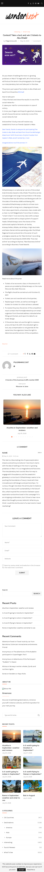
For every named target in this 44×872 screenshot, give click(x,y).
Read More (31, 870)
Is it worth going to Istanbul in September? (18, 613)
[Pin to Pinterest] (32, 354)
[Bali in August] (32, 786)
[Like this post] (25, 354)
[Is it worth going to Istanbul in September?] (32, 736)
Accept (21, 870)
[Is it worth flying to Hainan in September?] (32, 762)
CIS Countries (23, 818)
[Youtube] (38, 3)
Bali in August (29, 795)
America (24, 828)
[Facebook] (28, 3)
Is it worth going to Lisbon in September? (17, 618)
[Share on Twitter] (30, 354)
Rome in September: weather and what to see (18, 628)
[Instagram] (33, 3)
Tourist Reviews (23, 847)
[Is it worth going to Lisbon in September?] (11, 762)
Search (5, 590)
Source (4, 344)
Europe (24, 837)
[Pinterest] (35, 3)
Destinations (23, 823)
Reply (40, 452)
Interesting (23, 842)
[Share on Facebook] (27, 354)
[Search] (42, 3)
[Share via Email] (34, 354)
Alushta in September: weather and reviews (22, 429)
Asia (24, 832)
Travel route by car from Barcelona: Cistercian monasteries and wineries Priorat (19, 644)
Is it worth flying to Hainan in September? (17, 623)
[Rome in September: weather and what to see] (11, 786)
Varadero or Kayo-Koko (17, 674)
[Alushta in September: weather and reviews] (22, 412)
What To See (23, 852)
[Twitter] (30, 3)
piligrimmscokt (11, 41)
